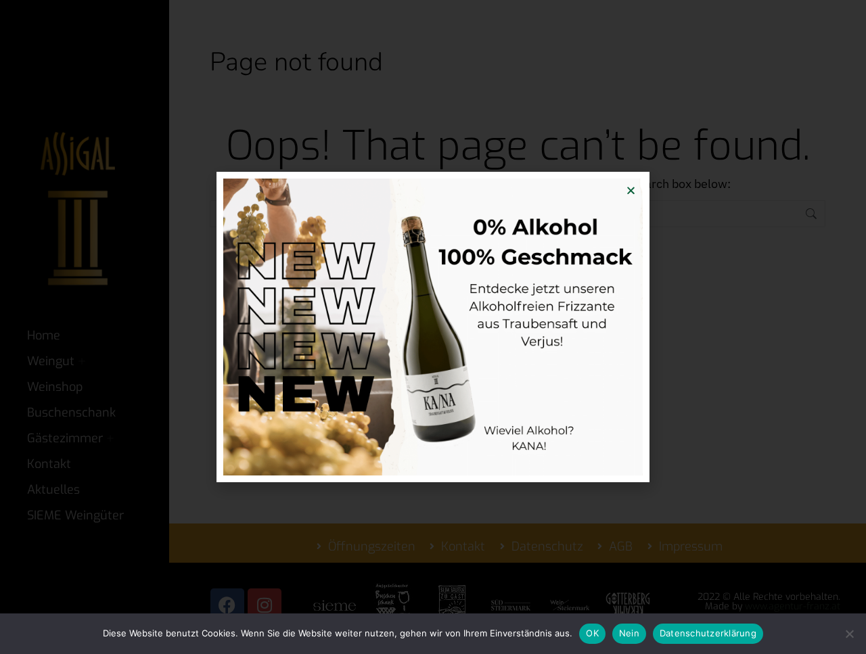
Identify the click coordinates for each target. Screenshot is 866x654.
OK (592, 633)
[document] (433, 327)
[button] (631, 190)
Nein (629, 633)
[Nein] (849, 633)
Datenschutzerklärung (708, 633)
